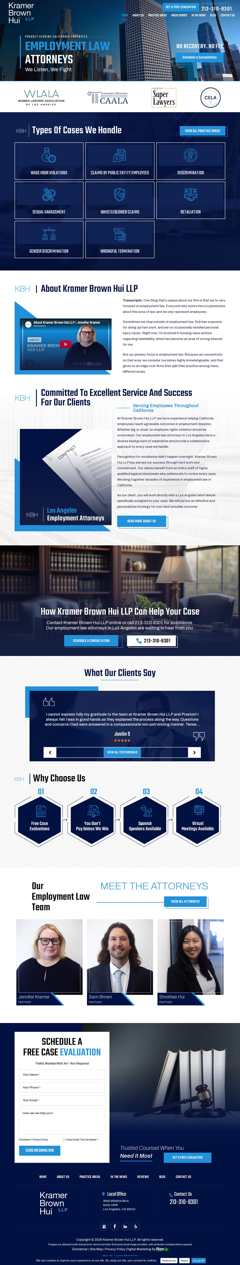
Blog (213, 16)
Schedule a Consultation (199, 57)
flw (136, 1226)
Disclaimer (25, 1139)
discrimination (191, 161)
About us (138, 16)
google (104, 1226)
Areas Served (179, 16)
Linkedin (125, 1226)
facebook (115, 1226)
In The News (199, 16)
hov (49, 957)
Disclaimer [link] (80, 1249)
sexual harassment (49, 200)
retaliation (191, 200)
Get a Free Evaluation (181, 7)
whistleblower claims (120, 200)
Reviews (143, 1177)
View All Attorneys (185, 902)
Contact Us (183, 1177)
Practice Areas (157, 16)
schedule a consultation (91, 641)
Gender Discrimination (49, 239)
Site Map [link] (96, 1249)
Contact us (227, 16)
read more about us (141, 521)
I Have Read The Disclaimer (82, 1139)
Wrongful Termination (120, 239)
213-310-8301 (217, 9)
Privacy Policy (40, 1139)
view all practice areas (202, 131)
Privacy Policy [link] (115, 1249)
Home (125, 16)
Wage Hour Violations (49, 161)
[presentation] (50, 752)
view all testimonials (122, 752)
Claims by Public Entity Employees (120, 161)
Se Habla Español (216, 4)
